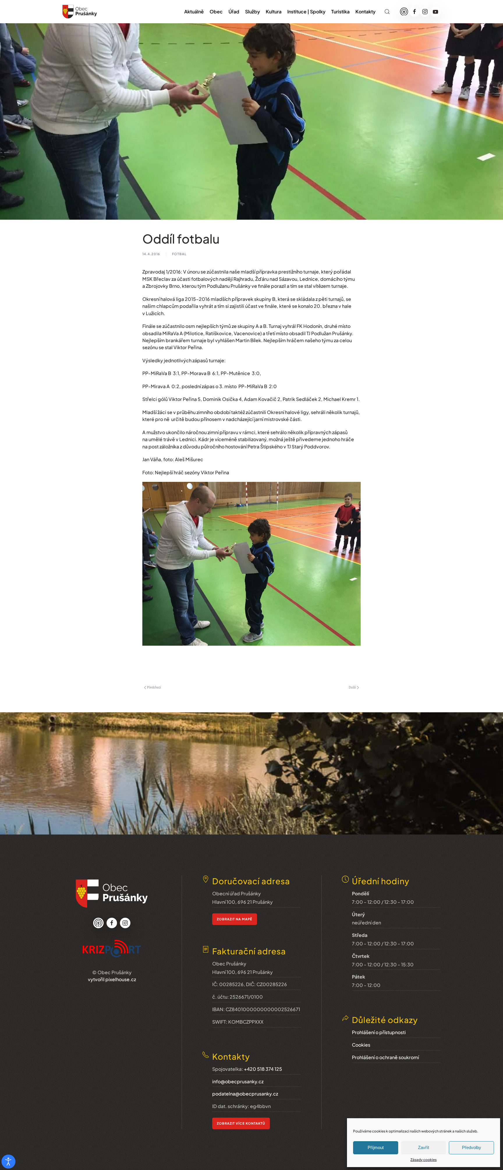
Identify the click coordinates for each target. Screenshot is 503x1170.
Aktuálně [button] (194, 11)
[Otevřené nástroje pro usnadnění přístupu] (8, 1162)
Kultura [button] (273, 11)
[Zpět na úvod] (79, 11)
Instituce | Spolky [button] (306, 11)
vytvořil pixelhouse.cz (112, 979)
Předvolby (471, 1147)
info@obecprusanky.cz (237, 1081)
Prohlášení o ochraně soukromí (385, 1057)
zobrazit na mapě (234, 919)
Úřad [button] (234, 11)
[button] (387, 11)
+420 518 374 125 (263, 1069)
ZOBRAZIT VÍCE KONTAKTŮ (241, 1123)
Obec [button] (216, 11)
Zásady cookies (423, 1159)
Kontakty (365, 11)
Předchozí (154, 687)
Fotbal (179, 254)
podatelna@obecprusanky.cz (245, 1094)
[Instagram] (425, 11)
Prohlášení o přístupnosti (379, 1032)
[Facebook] (414, 11)
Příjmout (376, 1147)
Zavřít (423, 1147)
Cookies (361, 1045)
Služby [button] (252, 11)
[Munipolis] (404, 11)
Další (352, 687)
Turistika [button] (340, 11)
